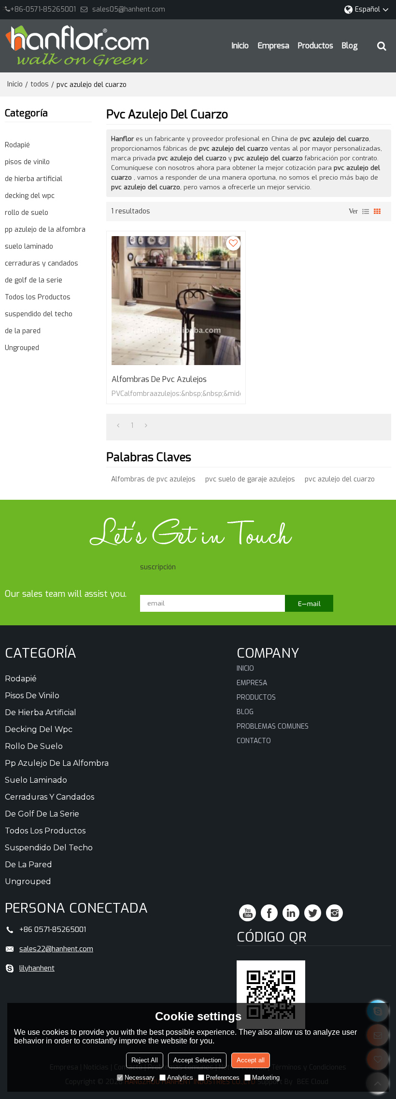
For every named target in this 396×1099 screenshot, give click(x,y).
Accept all (251, 1060)
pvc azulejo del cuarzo (340, 479)
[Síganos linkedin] (291, 912)
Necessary (140, 1077)
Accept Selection (197, 1060)
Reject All (144, 1060)
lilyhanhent (37, 968)
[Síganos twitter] (312, 912)
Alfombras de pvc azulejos (153, 479)
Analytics (180, 1077)
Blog (350, 46)
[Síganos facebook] (269, 912)
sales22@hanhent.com (56, 949)
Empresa (273, 46)
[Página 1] (118, 426)
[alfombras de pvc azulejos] (176, 300)
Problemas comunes (273, 726)
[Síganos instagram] (334, 912)
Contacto (254, 741)
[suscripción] (309, 603)
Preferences (223, 1077)
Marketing (266, 1077)
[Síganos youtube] (247, 912)
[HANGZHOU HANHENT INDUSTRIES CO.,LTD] (77, 46)
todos (39, 84)
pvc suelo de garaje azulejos (250, 479)
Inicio (240, 46)
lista (365, 211)
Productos (315, 46)
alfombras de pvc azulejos (159, 379)
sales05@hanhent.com (128, 9)
